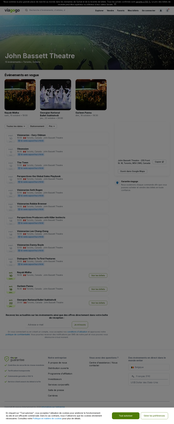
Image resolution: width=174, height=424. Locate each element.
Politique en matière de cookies (47, 418)
